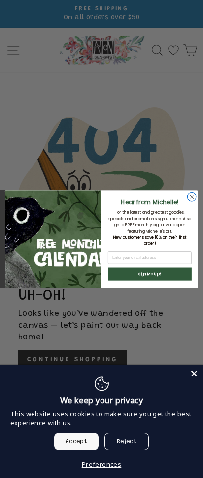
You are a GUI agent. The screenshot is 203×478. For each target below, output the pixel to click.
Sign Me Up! (149, 274)
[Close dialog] (191, 196)
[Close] (194, 373)
